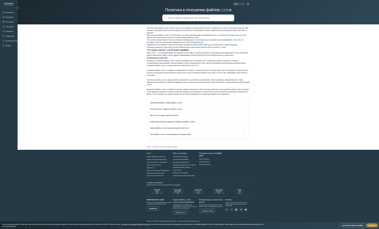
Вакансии (150, 168)
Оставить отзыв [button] (207, 211)
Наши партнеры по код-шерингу (157, 162)
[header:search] (243, 4)
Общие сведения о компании (156, 156)
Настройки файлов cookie (352, 225)
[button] (17, 7)
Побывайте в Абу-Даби (180, 173)
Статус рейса (177, 170)
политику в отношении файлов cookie (135, 224)
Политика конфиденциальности (168, 221)
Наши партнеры (204, 159)
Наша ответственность (154, 165)
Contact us (153, 208)
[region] (189, 225)
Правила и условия (152, 221)
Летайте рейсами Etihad (180, 159)
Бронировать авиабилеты (181, 162)
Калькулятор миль (205, 164)
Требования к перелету (180, 156)
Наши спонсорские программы (157, 159)
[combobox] (199, 18)
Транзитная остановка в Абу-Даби (184, 175)
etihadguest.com (197, 42)
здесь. (210, 45)
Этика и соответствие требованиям (158, 170)
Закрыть (372, 225)
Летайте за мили (204, 162)
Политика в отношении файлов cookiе (188, 221)
